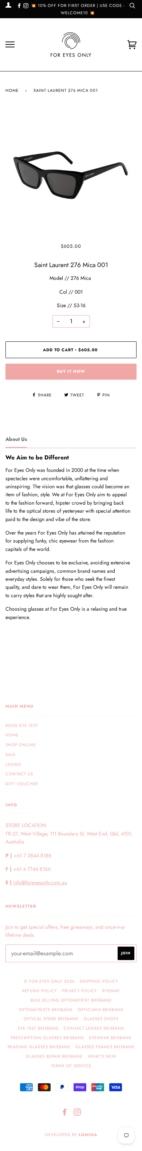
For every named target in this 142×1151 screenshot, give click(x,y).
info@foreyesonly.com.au (40, 882)
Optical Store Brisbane (51, 1019)
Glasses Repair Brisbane (54, 1056)
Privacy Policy (79, 991)
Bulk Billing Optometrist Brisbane (71, 1000)
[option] (71, 175)
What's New (102, 1056)
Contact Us (19, 774)
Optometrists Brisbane (45, 1010)
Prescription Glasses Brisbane (47, 1038)
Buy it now (71, 371)
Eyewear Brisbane (110, 1038)
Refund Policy (39, 991)
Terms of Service (71, 1066)
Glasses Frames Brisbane (105, 1047)
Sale (10, 754)
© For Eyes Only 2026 (49, 981)
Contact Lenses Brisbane (94, 1028)
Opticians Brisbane (100, 1010)
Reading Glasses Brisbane (39, 1047)
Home (12, 90)
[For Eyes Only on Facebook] (20, 5)
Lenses (13, 764)
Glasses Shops (101, 1019)
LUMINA (88, 1135)
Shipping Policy (99, 981)
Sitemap (111, 991)
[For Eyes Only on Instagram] (25, 5)
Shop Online (20, 745)
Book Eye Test (21, 725)
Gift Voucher (21, 784)
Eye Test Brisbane (38, 1028)
